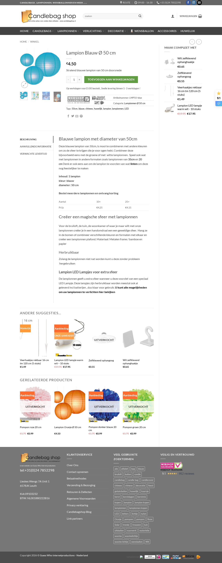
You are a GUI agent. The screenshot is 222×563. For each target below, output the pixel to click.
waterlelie (144, 530)
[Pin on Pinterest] (81, 116)
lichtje (135, 513)
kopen (118, 502)
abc (116, 468)
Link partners (75, 518)
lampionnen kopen (138, 508)
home (23, 41)
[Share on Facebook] (68, 116)
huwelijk (98, 108)
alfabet (124, 468)
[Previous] (25, 68)
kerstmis (141, 496)
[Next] (56, 68)
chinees (89, 108)
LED (127, 108)
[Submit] (140, 16)
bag (133, 468)
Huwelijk (188, 31)
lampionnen (117, 108)
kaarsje (145, 491)
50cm (75, 108)
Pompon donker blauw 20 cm (102, 428)
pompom (129, 519)
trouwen (137, 524)
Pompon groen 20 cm (134, 427)
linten (134, 163)
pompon (140, 519)
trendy (126, 524)
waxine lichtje (121, 541)
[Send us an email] (199, 2)
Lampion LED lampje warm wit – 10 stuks (68, 362)
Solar (117, 524)
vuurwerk (131, 530)
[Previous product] (199, 41)
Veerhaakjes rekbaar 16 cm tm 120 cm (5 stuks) (34, 362)
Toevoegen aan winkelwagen (111, 79)
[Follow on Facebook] (188, 2)
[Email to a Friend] (76, 116)
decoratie (140, 485)
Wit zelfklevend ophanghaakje (131, 362)
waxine (118, 536)
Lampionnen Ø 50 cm (134, 103)
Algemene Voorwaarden (81, 498)
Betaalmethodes (76, 478)
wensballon (136, 541)
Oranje (118, 519)
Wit (147, 541)
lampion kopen (142, 502)
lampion (107, 108)
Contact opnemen (77, 471)
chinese (129, 485)
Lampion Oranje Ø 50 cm (67, 427)
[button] (172, 16)
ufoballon (119, 530)
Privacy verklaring (77, 505)
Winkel (34, 41)
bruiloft (118, 474)
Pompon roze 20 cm (30, 427)
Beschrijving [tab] (28, 139)
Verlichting (92, 31)
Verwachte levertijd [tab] (33, 153)
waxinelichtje (131, 536)
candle (137, 474)
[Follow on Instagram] (193, 2)
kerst (117, 496)
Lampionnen (67, 31)
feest (150, 485)
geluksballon (121, 491)
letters (125, 513)
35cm (131, 159)
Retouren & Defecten (79, 491)
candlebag (120, 480)
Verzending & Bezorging (81, 485)
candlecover (147, 480)
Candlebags (42, 31)
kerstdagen (128, 496)
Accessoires (167, 31)
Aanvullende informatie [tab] (36, 146)
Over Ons (72, 465)
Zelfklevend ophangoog (101, 360)
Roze (149, 519)
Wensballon (144, 31)
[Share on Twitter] (72, 116)
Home (24, 31)
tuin (146, 524)
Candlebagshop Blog (79, 511)
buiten (128, 474)
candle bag (133, 480)
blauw (81, 108)
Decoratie (116, 31)
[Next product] (192, 41)
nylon (143, 513)
